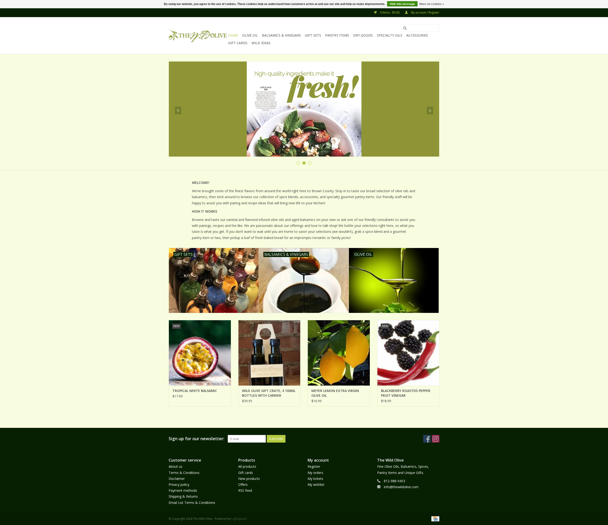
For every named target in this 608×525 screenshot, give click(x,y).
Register (314, 466)
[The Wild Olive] (198, 35)
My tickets (315, 478)
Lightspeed (239, 519)
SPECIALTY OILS (389, 35)
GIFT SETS (313, 35)
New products (249, 478)
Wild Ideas (261, 43)
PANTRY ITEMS (337, 35)
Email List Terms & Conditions (192, 502)
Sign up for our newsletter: (196, 438)
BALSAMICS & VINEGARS (281, 35)
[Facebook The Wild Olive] (427, 439)
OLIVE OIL (250, 35)
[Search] (404, 28)
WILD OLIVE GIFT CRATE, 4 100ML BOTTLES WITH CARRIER (268, 393)
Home (233, 35)
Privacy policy (179, 484)
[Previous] (178, 110)
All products (247, 466)
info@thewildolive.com (401, 487)
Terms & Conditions (184, 472)
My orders (315, 472)
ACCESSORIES (417, 35)
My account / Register (424, 12)
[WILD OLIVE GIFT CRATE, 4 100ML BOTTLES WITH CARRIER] (269, 352)
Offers (243, 484)
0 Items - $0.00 (389, 12)
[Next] (430, 110)
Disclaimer (177, 478)
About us (175, 466)
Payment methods (183, 490)
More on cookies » (431, 4)
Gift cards (237, 43)
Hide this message (402, 4)
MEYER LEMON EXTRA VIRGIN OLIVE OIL (335, 393)
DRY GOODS (363, 35)
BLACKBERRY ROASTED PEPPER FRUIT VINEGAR (405, 393)
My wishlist (316, 484)
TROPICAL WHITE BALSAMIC (194, 390)
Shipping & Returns (183, 496)
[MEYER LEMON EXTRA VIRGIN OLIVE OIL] (339, 352)
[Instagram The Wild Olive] (435, 439)
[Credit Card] (434, 518)
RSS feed (245, 490)
